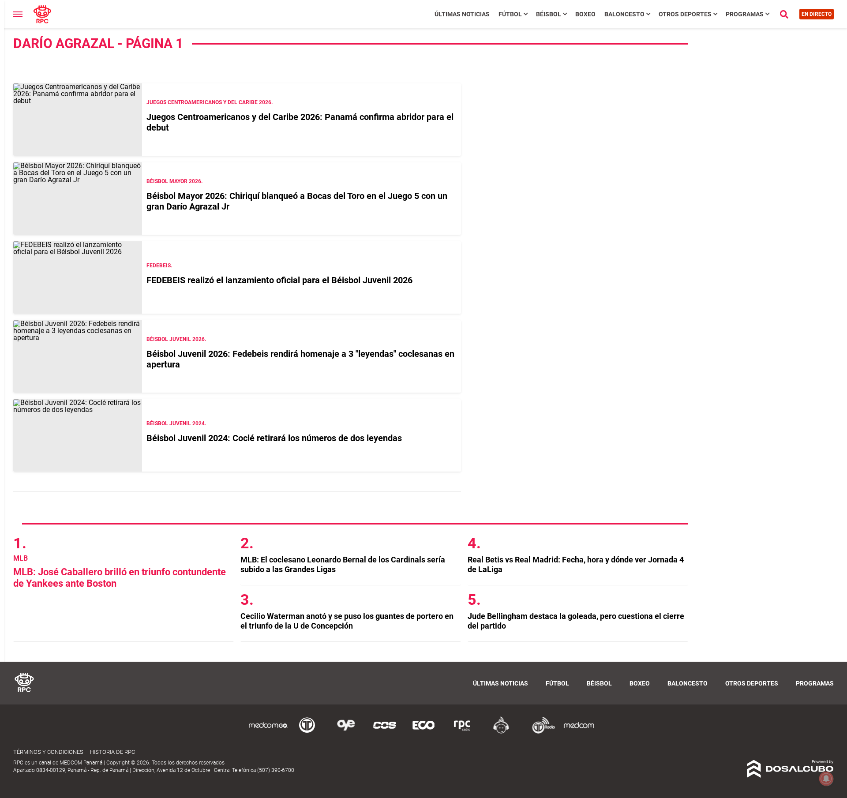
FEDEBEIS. (159, 265)
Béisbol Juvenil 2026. (176, 339)
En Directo (817, 14)
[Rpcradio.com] (462, 732)
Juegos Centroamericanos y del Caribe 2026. (209, 102)
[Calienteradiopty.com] (501, 732)
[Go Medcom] (268, 732)
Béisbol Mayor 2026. (174, 181)
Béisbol (548, 14)
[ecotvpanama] (423, 732)
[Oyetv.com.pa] (345, 732)
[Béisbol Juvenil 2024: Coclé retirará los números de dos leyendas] (77, 435)
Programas (745, 14)
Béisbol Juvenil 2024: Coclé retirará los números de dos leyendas (274, 438)
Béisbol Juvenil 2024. (176, 423)
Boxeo (585, 14)
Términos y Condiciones (48, 752)
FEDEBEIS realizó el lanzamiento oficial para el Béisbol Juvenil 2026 (279, 280)
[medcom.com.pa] (578, 732)
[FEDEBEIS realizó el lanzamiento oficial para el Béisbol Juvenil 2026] (77, 277)
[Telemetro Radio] (540, 732)
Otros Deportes (685, 14)
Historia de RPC (112, 752)
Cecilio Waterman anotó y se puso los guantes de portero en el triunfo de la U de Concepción (346, 620)
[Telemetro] (307, 732)
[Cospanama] (384, 732)
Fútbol (510, 14)
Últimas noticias (462, 14)
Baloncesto (624, 14)
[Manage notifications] (826, 779)
